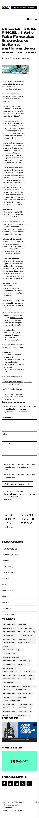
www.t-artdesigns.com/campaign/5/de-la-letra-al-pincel (17, 381)
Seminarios (25, 704)
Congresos (9, 642)
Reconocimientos (12, 700)
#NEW (4, 585)
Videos (8, 715)
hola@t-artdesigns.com (12, 347)
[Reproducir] (4, 740)
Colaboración (9, 395)
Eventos (23, 664)
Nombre (4, 434)
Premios (8, 697)
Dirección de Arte (12, 650)
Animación (9, 624)
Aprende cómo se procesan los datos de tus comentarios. (18, 496)
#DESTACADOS (26, 59)
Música (7, 690)
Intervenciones (11, 679)
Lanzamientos (10, 682)
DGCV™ (7, 59)
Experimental (9, 399)
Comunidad (20, 395)
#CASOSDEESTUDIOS (10, 555)
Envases (25, 661)
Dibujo (8, 646)
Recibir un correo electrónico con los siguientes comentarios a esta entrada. (18, 467)
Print (21, 697)
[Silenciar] (31, 740)
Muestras (29, 686)
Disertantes (9, 653)
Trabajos (25, 711)
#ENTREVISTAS (8, 573)
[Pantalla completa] (35, 740)
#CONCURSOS (17, 59)
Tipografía (9, 711)
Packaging (9, 693)
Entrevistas (9, 661)
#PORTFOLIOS (7, 590)
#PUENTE (5, 602)
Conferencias (26, 639)
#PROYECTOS (7, 597)
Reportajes (9, 704)
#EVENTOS (6, 579)
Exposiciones (10, 671)
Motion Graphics (11, 686)
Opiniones (22, 690)
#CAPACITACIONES (9, 549)
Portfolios (25, 693)
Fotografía (28, 671)
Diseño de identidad (13, 657)
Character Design (12, 632)
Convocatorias (19, 397)
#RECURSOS (6, 608)
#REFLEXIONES (8, 614)
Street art (9, 708)
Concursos (8, 397)
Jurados (28, 679)
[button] (19, 732)
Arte (22, 624)
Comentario (7, 418)
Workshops (23, 715)
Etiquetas (9, 664)
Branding (9, 628)
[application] (19, 732)
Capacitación (25, 628)
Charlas (29, 632)
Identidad (9, 675)
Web (3, 454)
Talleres (25, 708)
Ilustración (26, 675)
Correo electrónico (10, 444)
